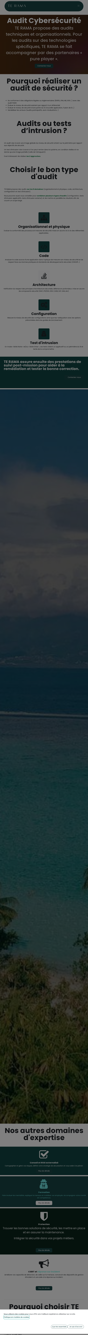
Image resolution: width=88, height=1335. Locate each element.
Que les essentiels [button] (59, 1327)
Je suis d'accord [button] (75, 1327)
